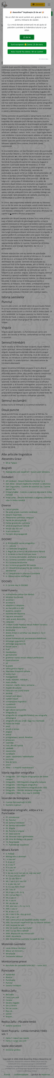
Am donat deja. (43, 59)
